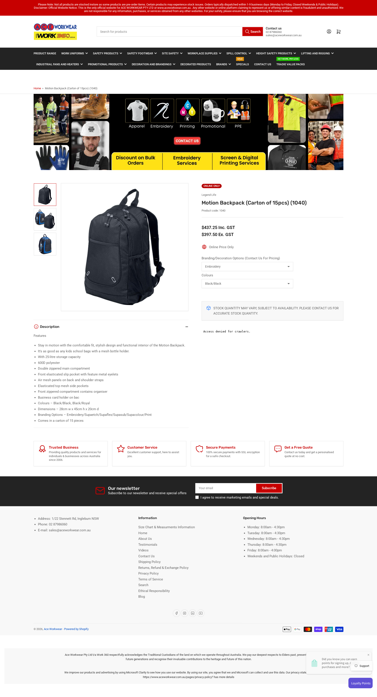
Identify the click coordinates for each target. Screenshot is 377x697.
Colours (207, 275)
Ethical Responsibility (154, 591)
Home (37, 88)
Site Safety (170, 53)
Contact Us (262, 64)
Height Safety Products (274, 53)
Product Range (45, 53)
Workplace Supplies (203, 53)
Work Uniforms (72, 53)
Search (143, 585)
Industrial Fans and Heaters (57, 64)
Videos (143, 550)
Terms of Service (150, 579)
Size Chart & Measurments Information (166, 527)
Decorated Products (195, 64)
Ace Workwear (53, 629)
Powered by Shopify (76, 629)
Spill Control (236, 53)
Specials (242, 62)
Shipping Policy (149, 562)
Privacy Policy (148, 573)
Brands (221, 64)
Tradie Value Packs (290, 62)
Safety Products (105, 53)
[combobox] (180, 31)
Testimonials (147, 545)
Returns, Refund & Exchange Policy (163, 568)
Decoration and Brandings (151, 64)
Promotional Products (105, 64)
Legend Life (209, 194)
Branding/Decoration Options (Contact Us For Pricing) (241, 258)
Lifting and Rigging (315, 53)
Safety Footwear (140, 53)
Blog (141, 597)
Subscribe (269, 488)
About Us (145, 539)
